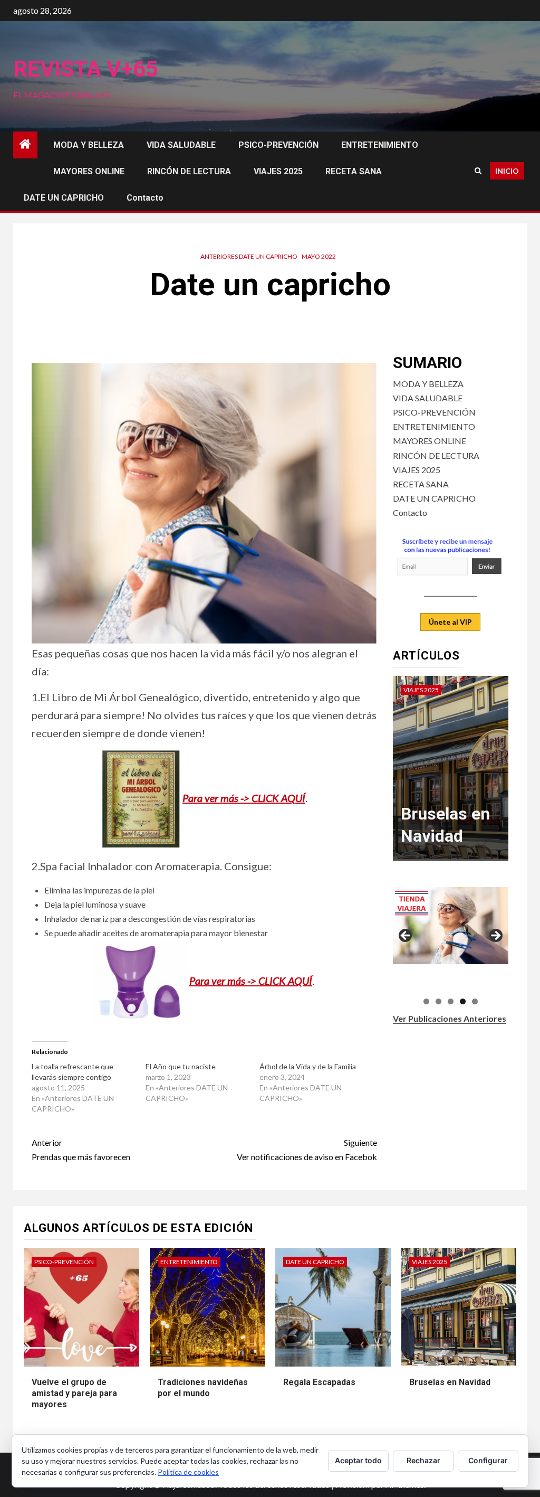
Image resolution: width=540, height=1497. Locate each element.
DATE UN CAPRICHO (64, 198)
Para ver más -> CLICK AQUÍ (243, 798)
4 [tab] (463, 1001)
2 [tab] (438, 1001)
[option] (451, 773)
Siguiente (495, 936)
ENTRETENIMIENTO (379, 145)
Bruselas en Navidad (449, 1382)
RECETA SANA (353, 171)
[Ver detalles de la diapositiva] (450, 926)
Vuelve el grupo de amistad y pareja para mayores (74, 1393)
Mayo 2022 (319, 256)
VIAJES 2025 (278, 171)
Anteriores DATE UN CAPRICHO (248, 256)
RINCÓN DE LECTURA (189, 171)
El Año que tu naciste (181, 1066)
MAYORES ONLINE (88, 171)
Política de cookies (188, 1471)
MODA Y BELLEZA (88, 145)
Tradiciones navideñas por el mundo (203, 1387)
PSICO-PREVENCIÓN (278, 145)
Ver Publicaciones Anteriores (449, 1018)
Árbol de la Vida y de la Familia (307, 1066)
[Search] (478, 171)
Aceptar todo (358, 1460)
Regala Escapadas (319, 1382)
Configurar (488, 1460)
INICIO (507, 170)
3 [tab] (451, 1001)
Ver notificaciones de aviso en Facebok (307, 1149)
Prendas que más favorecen (81, 1149)
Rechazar (423, 1460)
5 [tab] (475, 1001)
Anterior (406, 936)
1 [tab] (426, 1001)
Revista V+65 (85, 69)
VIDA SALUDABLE (181, 145)
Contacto (145, 198)
